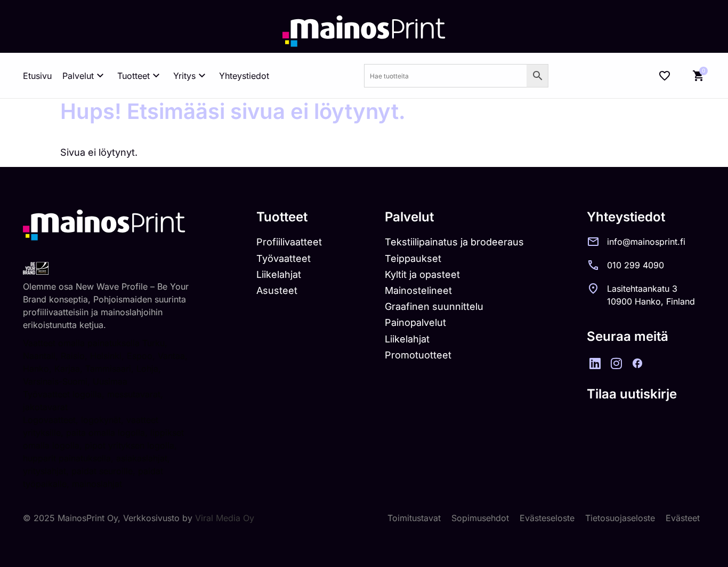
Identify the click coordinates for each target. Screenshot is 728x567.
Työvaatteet (283, 258)
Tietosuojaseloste (620, 518)
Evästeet (683, 518)
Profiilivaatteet (289, 241)
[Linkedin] (595, 363)
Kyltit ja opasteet (422, 274)
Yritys (184, 75)
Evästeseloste (547, 518)
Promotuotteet (418, 355)
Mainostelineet (418, 290)
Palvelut (78, 75)
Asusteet (276, 290)
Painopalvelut (415, 322)
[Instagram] (616, 363)
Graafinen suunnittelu (434, 306)
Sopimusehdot (480, 518)
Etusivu (37, 75)
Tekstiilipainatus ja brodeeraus (454, 241)
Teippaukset (413, 258)
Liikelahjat (278, 274)
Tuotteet (133, 75)
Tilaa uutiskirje (632, 394)
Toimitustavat (414, 518)
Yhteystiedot (244, 75)
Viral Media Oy (224, 518)
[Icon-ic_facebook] (637, 363)
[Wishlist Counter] (664, 75)
